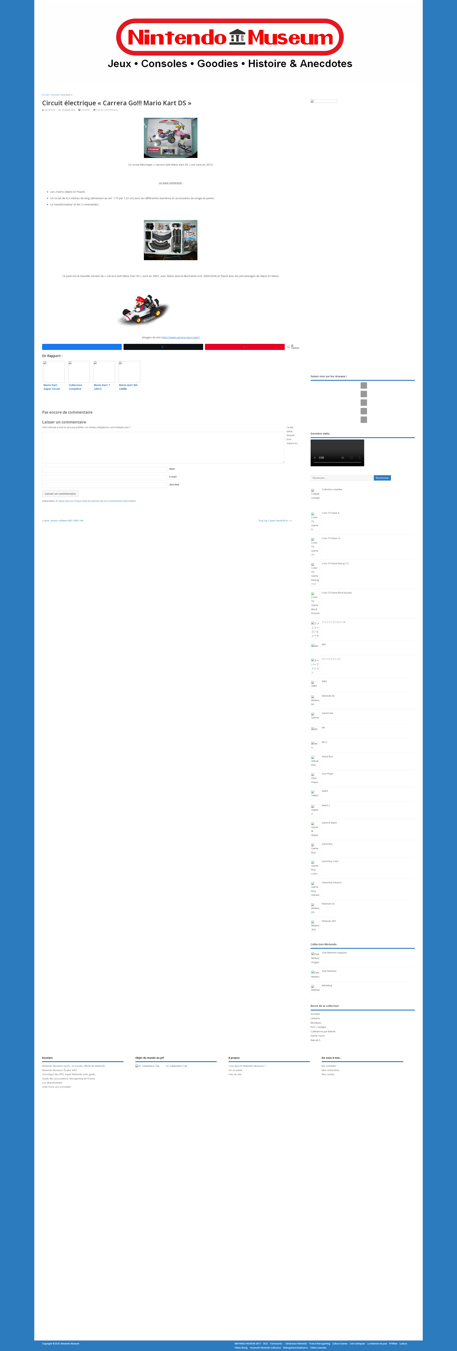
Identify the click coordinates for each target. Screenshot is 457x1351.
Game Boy (327, 843)
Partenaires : (276, 1343)
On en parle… (236, 1070)
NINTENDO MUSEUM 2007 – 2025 (251, 1343)
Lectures (315, 1018)
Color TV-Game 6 (330, 512)
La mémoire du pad (377, 1343)
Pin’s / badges (318, 1027)
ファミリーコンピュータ (333, 621)
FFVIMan (393, 1343)
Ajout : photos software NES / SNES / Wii (63, 520)
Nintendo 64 (328, 695)
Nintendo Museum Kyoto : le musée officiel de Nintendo (73, 1065)
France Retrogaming (319, 1343)
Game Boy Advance (332, 882)
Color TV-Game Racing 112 (335, 563)
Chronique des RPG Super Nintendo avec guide (68, 1074)
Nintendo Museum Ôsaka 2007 (59, 1070)
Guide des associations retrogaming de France (68, 1078)
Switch (325, 790)
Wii (323, 727)
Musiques (316, 1022)
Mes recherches (330, 1070)
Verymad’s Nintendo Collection (265, 1347)
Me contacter (329, 1065)
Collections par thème (323, 1031)
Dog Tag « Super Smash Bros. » (274, 520)
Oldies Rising (241, 1347)
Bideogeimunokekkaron (295, 1347)
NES (324, 644)
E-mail (173, 476)
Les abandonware (52, 1082)
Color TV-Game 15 (331, 538)
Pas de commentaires (107, 109)
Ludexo (403, 1343)
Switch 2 (326, 805)
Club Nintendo (329, 971)
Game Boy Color (330, 861)
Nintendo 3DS (329, 921)
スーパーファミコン (331, 658)
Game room (318, 1035)
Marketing (327, 985)
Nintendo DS (328, 903)
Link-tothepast (357, 1343)
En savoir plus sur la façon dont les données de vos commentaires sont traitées (96, 500)
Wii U (324, 742)
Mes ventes (328, 1074)
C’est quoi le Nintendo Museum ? (246, 1065)
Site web (174, 484)
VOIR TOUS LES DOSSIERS (56, 1087)
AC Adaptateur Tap (176, 1065)
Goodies (85, 109)
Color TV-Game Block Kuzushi (337, 592)
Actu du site (235, 1074)
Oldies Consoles (318, 1347)
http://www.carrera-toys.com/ (180, 337)
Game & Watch (329, 822)
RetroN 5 (315, 1040)
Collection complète (332, 489)
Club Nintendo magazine (334, 952)
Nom (172, 468)
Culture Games (340, 1343)
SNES (324, 681)
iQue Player (327, 773)
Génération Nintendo (296, 1343)
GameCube (327, 713)
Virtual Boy (327, 756)
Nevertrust (50, 109)
